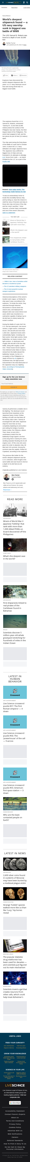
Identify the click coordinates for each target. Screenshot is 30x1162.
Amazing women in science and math (21, 1057)
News (24, 45)
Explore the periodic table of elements (9, 1062)
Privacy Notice (21, 393)
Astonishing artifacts (21, 1047)
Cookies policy (15, 1127)
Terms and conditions (15, 1121)
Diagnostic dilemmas (9, 1047)
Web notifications (15, 1134)
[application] (15, 173)
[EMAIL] (13, 479)
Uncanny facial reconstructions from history (21, 1062)
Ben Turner (11, 43)
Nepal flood (14, 7)
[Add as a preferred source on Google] (15, 1103)
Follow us (15, 75)
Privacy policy (15, 1124)
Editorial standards (15, 1140)
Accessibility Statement (15, 1111)
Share (6, 75)
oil (15, 358)
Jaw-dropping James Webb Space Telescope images (9, 1058)
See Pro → (17, 2)
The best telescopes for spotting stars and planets (9, 1077)
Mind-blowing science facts (21, 1076)
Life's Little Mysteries (9, 1045)
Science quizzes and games (9, 1073)
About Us (15, 1117)
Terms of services (20, 391)
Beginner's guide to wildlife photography (21, 1073)
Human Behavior (6, 15)
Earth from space (21, 1045)
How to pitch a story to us (15, 1144)
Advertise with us (15, 1131)
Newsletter (24, 75)
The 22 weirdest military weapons (15, 286)
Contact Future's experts (15, 1114)
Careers (15, 1137)
